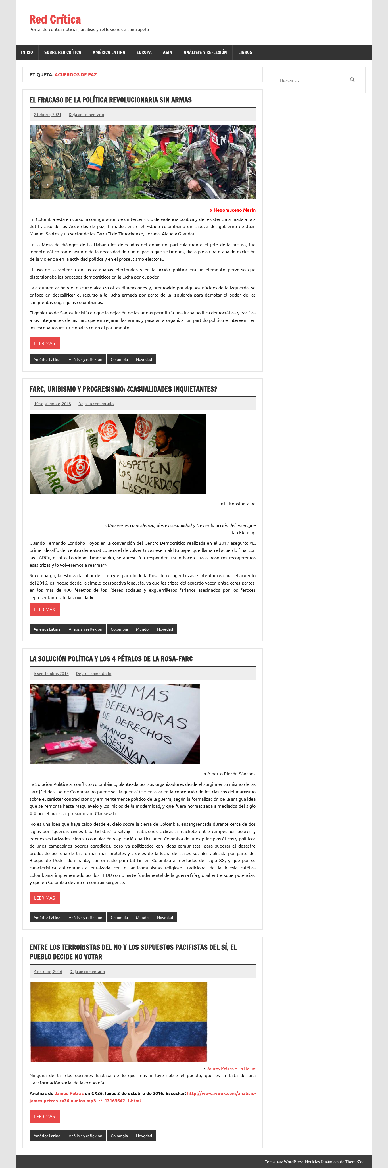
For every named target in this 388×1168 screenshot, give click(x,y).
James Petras (69, 1093)
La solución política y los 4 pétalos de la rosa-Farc (111, 659)
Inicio (27, 52)
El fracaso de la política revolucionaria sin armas (111, 100)
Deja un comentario (86, 114)
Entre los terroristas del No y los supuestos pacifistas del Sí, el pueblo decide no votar (133, 952)
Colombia (119, 359)
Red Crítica (55, 19)
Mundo (142, 628)
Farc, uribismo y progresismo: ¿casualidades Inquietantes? (123, 389)
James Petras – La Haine (231, 1068)
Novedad (144, 359)
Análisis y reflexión (205, 52)
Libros (245, 52)
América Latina (109, 52)
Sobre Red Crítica (62, 52)
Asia (167, 52)
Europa (144, 52)
